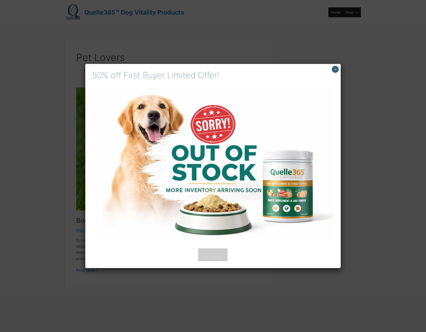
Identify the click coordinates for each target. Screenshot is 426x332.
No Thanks (213, 256)
